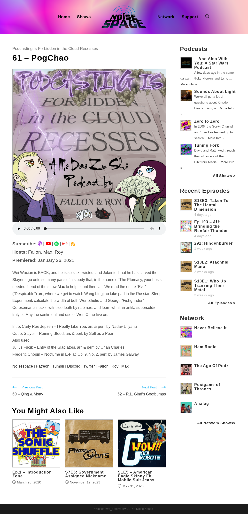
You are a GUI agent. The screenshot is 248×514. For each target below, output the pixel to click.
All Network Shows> (216, 423)
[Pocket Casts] (64, 243)
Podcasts (193, 49)
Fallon (34, 252)
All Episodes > (222, 303)
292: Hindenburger (213, 243)
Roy (59, 252)
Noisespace (22, 366)
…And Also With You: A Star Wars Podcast (211, 63)
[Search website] (207, 17)
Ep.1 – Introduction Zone (32, 474)
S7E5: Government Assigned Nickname (85, 474)
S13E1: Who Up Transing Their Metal (210, 285)
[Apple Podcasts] (40, 243)
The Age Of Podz (211, 366)
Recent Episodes (205, 190)
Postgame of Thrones (207, 387)
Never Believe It (210, 328)
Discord (73, 366)
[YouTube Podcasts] (48, 243)
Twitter (89, 366)
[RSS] (73, 243)
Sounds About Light (215, 91)
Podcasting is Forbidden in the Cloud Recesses (55, 48)
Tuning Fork (206, 145)
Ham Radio (205, 347)
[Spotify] (56, 243)
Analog (201, 404)
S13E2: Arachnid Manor (211, 264)
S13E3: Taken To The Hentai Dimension (211, 205)
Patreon (42, 366)
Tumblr (58, 366)
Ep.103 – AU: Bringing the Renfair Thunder (211, 226)
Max (47, 252)
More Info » (188, 84)
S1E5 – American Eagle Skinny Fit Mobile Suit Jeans (136, 476)
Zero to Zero (207, 121)
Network (192, 318)
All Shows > (224, 176)
